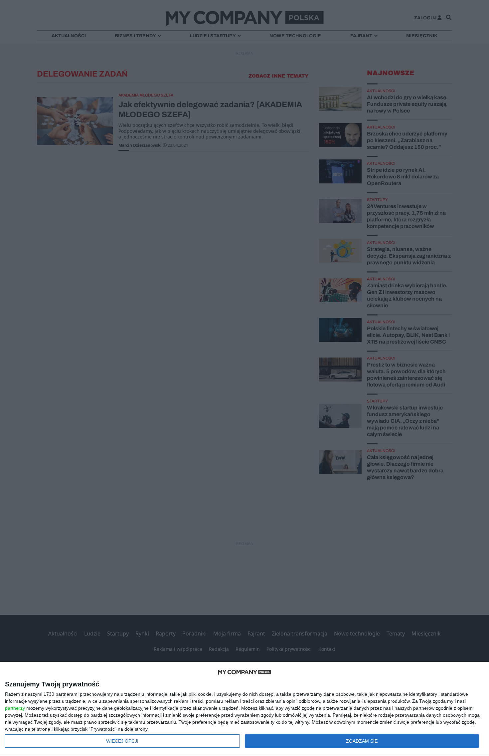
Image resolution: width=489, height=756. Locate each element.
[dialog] (244, 709)
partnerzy (15, 708)
